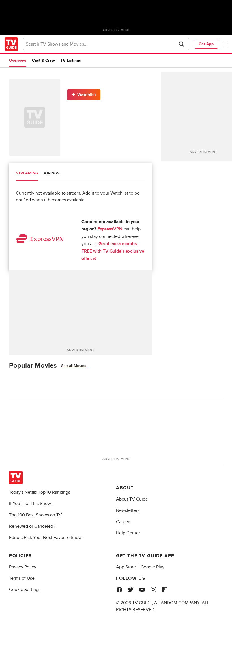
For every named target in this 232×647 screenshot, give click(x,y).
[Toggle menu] (225, 44)
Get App (206, 44)
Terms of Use (22, 578)
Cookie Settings (24, 589)
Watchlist (86, 95)
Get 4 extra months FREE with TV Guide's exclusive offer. (112, 251)
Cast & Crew (43, 60)
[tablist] (80, 174)
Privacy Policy (22, 567)
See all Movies (73, 365)
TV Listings (71, 60)
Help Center (128, 533)
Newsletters (127, 510)
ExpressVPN (110, 229)
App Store (126, 567)
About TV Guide (132, 499)
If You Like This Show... (31, 503)
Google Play (152, 567)
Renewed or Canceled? (32, 526)
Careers (123, 522)
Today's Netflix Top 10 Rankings (39, 492)
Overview (17, 60)
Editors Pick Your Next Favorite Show (45, 537)
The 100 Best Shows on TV (35, 515)
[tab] (27, 174)
